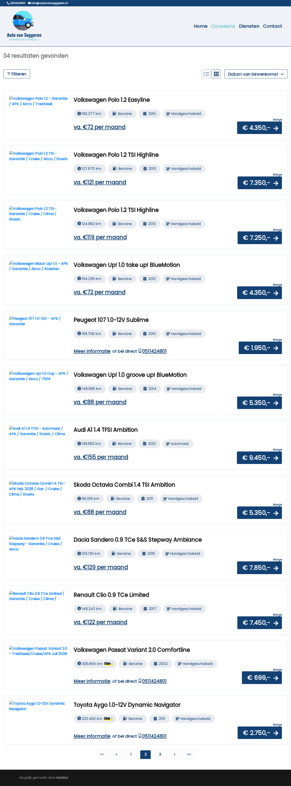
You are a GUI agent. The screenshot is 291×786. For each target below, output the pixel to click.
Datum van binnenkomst (253, 74)
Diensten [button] (249, 26)
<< (102, 754)
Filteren (18, 74)
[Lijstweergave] (206, 73)
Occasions (223, 26)
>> (189, 754)
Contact (272, 26)
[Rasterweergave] (216, 73)
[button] (259, 127)
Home (201, 26)
